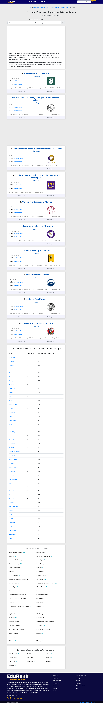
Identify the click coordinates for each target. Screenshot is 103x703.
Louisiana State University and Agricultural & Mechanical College (36, 98)
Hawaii (11, 538)
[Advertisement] (21, 40)
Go (63, 23)
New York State (57, 680)
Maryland (12, 455)
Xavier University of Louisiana (36, 250)
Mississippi (12, 357)
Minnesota (12, 463)
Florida (11, 400)
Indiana (11, 408)
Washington (12, 534)
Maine (11, 518)
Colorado (11, 439)
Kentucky (11, 388)
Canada (78, 678)
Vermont (11, 502)
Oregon (11, 526)
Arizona (11, 475)
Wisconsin (12, 443)
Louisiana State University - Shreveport (36, 226)
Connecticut (12, 491)
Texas (10, 373)
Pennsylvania (12, 467)
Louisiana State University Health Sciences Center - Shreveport (36, 176)
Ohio (10, 424)
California (12, 522)
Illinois (11, 396)
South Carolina (13, 404)
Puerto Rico (12, 530)
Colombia (78, 683)
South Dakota (13, 459)
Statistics (20, 91)
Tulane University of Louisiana (36, 73)
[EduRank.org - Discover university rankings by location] (11, 1)
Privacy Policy (92, 702)
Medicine (36, 7)
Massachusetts (13, 498)
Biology (30, 7)
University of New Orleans (36, 275)
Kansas (11, 392)
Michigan (11, 447)
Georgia (11, 380)
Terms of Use (83, 702)
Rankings (50, 91)
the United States (17, 80)
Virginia (11, 436)
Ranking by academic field (36, 19)
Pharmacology (45, 7)
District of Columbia (15, 451)
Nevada (11, 510)
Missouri (11, 384)
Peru (77, 691)
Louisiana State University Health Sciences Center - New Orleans (36, 149)
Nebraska (12, 428)
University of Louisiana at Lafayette (36, 323)
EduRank (59, 15)
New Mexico (12, 420)
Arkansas (11, 361)
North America (55, 7)
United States (64, 7)
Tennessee (12, 377)
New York (12, 487)
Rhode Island (12, 495)
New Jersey (12, 471)
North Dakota (13, 479)
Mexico (78, 680)
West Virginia (13, 432)
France (77, 688)
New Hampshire (13, 506)
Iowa (10, 416)
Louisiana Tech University (36, 299)
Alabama (11, 365)
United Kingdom (80, 685)
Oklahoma (12, 369)
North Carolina (13, 412)
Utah (10, 483)
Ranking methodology (14, 698)
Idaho (10, 514)
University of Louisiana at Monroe (36, 202)
